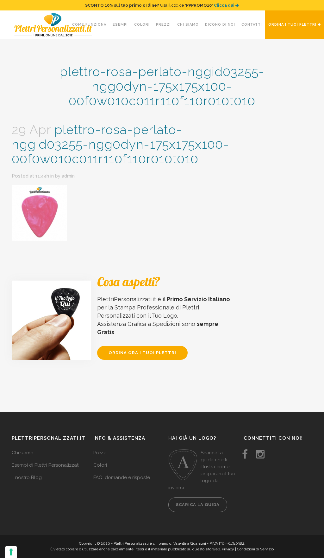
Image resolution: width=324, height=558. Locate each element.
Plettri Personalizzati (131, 543)
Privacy (228, 549)
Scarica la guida (198, 504)
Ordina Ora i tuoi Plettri (142, 352)
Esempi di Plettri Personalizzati (45, 465)
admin (68, 176)
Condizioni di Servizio (255, 549)
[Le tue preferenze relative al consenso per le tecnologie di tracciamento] (11, 552)
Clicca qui (224, 5)
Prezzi (100, 453)
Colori (100, 465)
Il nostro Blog (27, 477)
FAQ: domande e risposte (121, 477)
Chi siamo (23, 453)
